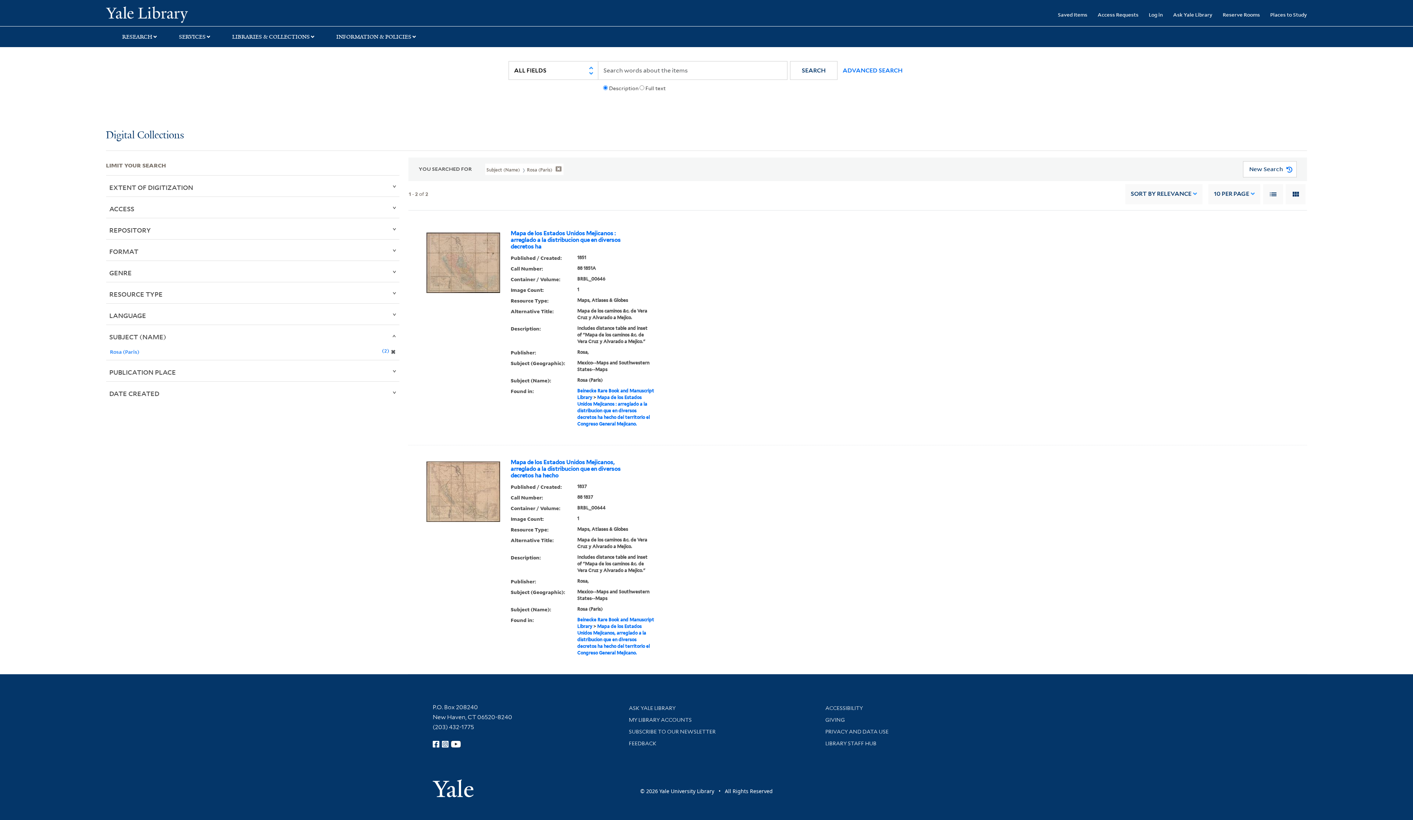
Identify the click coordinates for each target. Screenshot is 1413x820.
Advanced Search (873, 70)
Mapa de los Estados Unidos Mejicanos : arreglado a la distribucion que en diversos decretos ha (566, 240)
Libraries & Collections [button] (271, 36)
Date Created (134, 393)
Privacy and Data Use (857, 732)
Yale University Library (196, 14)
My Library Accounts (660, 720)
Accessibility (844, 708)
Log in (1156, 14)
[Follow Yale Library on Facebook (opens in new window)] (436, 744)
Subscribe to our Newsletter (672, 732)
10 (1231, 193)
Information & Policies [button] (373, 36)
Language (127, 315)
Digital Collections (145, 135)
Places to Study (1288, 14)
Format (123, 251)
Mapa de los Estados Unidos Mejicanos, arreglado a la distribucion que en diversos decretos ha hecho (566, 469)
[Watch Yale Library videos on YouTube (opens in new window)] (456, 744)
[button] (813, 70)
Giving (835, 720)
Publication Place (142, 372)
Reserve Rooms (1241, 14)
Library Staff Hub (851, 743)
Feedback (642, 743)
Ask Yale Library (1192, 14)
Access (121, 208)
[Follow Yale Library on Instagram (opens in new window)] (445, 744)
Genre (120, 272)
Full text (655, 88)
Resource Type (136, 294)
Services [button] (192, 36)
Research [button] (137, 36)
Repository (130, 230)
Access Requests (1118, 14)
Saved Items (1072, 14)
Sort (1161, 193)
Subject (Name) (137, 336)
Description (623, 88)
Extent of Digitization (151, 187)
